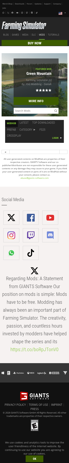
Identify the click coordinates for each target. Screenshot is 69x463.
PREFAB (11, 129)
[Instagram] (22, 12)
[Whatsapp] (3, 12)
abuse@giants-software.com (35, 177)
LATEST (24, 122)
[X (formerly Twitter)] (8, 13)
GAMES (15, 34)
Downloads (19, 4)
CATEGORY (25, 129)
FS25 (42, 129)
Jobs (4, 8)
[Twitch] (27, 12)
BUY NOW (34, 43)
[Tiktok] (37, 12)
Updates (38, 4)
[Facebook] (13, 12)
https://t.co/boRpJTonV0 (34, 349)
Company (57, 4)
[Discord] (32, 12)
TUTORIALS (53, 34)
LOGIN (55, 137)
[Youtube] (17, 12)
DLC (34, 34)
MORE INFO (36, 101)
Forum (29, 4)
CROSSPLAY (14, 135)
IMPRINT (56, 405)
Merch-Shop (7, 4)
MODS (42, 34)
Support (47, 4)
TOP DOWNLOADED (43, 122)
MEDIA (25, 34)
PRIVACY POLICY (15, 405)
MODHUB (11, 123)
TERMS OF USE (38, 405)
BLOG (6, 34)
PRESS (34, 409)
